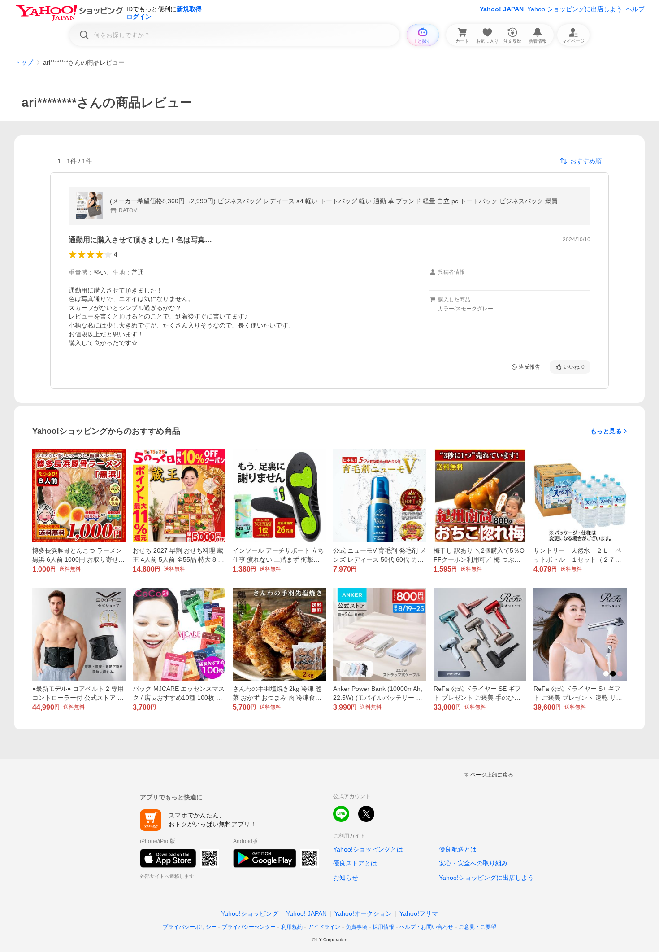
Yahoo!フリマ (418, 913)
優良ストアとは (355, 863)
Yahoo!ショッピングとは (368, 849)
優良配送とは (458, 849)
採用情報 (383, 927)
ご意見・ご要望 (477, 927)
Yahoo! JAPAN (502, 9)
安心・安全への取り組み (473, 863)
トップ (23, 62)
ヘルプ (635, 9)
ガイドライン (324, 927)
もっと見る (606, 431)
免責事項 (356, 927)
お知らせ (345, 877)
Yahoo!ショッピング (249, 913)
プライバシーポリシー (190, 927)
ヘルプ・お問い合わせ (426, 927)
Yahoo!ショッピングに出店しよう (574, 9)
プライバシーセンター (249, 927)
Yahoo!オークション (363, 913)
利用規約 (292, 927)
